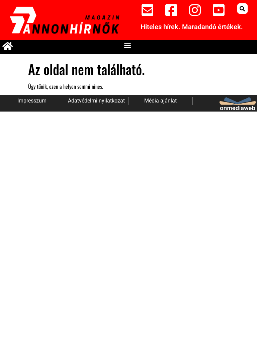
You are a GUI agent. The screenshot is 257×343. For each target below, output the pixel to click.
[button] (242, 8)
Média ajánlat (160, 100)
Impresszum (32, 100)
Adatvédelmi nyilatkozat (96, 100)
